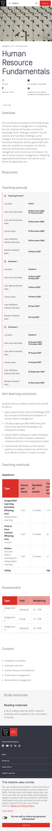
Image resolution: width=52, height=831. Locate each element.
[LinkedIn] (15, 746)
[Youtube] (7, 746)
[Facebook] (3, 746)
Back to (7, 105)
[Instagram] (11, 746)
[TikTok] (19, 746)
